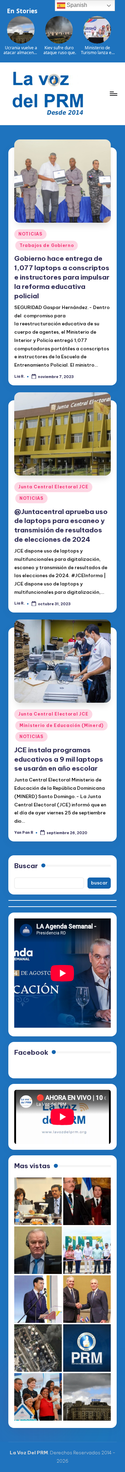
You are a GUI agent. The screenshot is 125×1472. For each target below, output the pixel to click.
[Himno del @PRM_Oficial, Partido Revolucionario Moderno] (87, 1348)
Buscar (26, 866)
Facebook (31, 1052)
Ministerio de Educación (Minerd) (61, 725)
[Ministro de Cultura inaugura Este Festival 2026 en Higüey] (38, 1299)
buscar (99, 883)
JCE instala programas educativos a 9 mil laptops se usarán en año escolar (58, 759)
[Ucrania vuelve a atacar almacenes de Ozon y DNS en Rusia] (87, 1397)
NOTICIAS (30, 234)
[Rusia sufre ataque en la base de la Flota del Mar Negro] (38, 1348)
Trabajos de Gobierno (46, 245)
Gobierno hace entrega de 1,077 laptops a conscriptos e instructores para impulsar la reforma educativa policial (61, 277)
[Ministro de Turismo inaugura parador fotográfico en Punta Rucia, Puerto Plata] (87, 1250)
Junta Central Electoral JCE (53, 486)
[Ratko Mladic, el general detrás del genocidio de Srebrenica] (38, 1250)
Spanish (76, 5)
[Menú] (113, 93)
